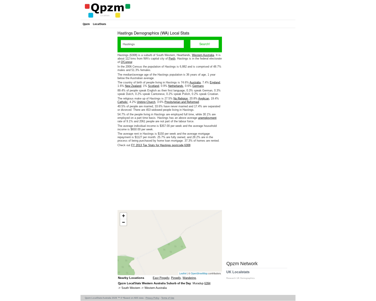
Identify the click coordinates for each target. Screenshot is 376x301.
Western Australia (203, 55)
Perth (172, 58)
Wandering (189, 278)
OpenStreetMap (199, 273)
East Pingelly (161, 278)
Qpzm (86, 24)
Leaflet (182, 273)
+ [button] (123, 215)
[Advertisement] (170, 178)
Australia (195, 82)
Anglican (203, 98)
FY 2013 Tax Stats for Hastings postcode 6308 (160, 145)
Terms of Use (167, 298)
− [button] (123, 222)
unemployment (207, 117)
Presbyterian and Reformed (181, 102)
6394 (207, 283)
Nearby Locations (131, 278)
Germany (198, 86)
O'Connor (126, 62)
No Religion (180, 98)
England (215, 82)
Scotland (153, 86)
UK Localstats (240, 274)
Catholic (123, 102)
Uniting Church (146, 102)
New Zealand (133, 86)
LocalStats (99, 24)
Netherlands (175, 86)
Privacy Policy (152, 298)
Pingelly (176, 278)
